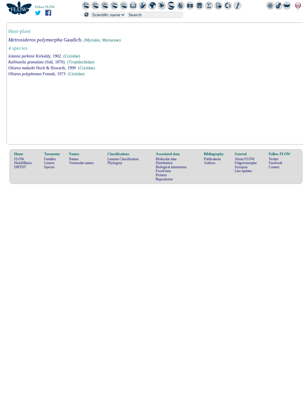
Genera (49, 163)
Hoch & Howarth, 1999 (42, 68)
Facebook (275, 163)
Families (50, 159)
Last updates (243, 171)
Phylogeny (115, 163)
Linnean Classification (122, 159)
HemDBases (23, 163)
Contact (274, 167)
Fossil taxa (163, 171)
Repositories (164, 179)
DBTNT (20, 167)
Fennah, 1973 (36, 74)
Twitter (273, 159)
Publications (212, 159)
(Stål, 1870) (36, 62)
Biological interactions (171, 167)
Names (74, 159)
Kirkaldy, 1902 (34, 56)
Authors (209, 163)
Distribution (164, 163)
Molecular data (166, 159)
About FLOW (245, 159)
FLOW (19, 159)
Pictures (161, 175)
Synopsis (241, 167)
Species (49, 167)
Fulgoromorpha (246, 163)
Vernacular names (81, 163)
